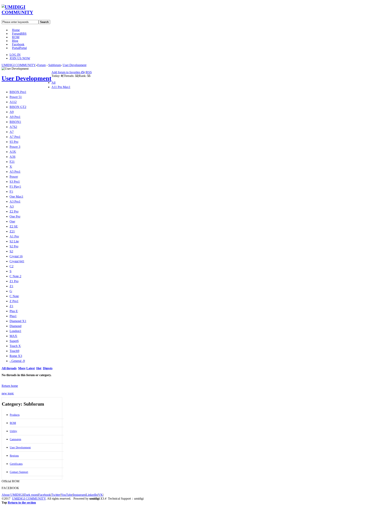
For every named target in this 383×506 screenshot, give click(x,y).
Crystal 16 (16, 256)
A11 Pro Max (60, 87)
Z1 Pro (14, 281)
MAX (13, 336)
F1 (11, 191)
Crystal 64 (17, 261)
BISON (15, 122)
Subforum (54, 65)
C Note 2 (15, 276)
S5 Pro (14, 141)
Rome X (16, 356)
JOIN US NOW (20, 58)
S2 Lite (14, 241)
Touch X (15, 346)
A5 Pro (15, 171)
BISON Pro (18, 92)
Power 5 (16, 97)
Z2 (12, 231)
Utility (13, 431)
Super (14, 341)
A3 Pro (15, 201)
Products (15, 414)
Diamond (15, 326)
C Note (14, 296)
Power (14, 176)
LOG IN (15, 54)
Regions (14, 455)
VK (100, 494)
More (22, 368)
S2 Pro (14, 246)
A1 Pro (14, 236)
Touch (14, 351)
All (53, 82)
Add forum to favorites (68, 72)
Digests (47, 368)
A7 (12, 131)
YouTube (66, 494)
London (15, 331)
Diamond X (18, 321)
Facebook (18, 44)
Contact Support (19, 472)
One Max (16, 196)
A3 (12, 206)
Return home (10, 385)
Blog (15, 40)
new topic (8, 393)
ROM (15, 37)
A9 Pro (15, 117)
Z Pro (14, 301)
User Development (74, 65)
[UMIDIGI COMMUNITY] (23, 12)
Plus (13, 316)
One (12, 221)
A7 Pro (15, 136)
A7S (13, 126)
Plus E (14, 311)
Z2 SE (14, 226)
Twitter (55, 494)
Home (16, 30)
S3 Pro (15, 181)
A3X (13, 151)
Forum (19, 33)
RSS (89, 72)
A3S (12, 156)
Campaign (15, 439)
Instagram (79, 494)
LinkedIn (92, 494)
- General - (17, 361)
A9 (12, 112)
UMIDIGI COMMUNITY (19, 65)
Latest (30, 368)
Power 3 (15, 146)
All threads (9, 368)
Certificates (16, 463)
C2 (11, 266)
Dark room (31, 494)
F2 (12, 161)
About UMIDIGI (12, 494)
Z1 (11, 286)
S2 (11, 251)
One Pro (15, 216)
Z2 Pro (14, 211)
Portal (19, 48)
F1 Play (15, 186)
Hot (38, 368)
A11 (13, 102)
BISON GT (18, 107)
